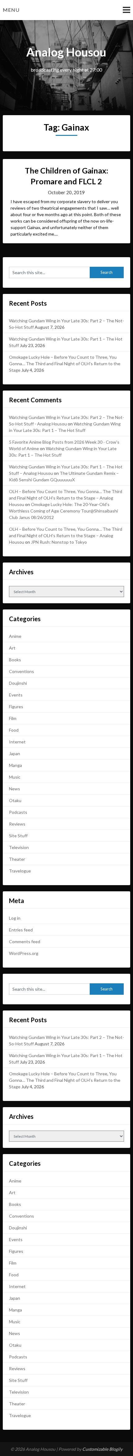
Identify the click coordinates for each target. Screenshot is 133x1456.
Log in (14, 918)
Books (15, 659)
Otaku (15, 800)
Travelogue (20, 870)
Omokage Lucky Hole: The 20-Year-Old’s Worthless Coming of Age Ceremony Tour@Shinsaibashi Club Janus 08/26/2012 (63, 511)
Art (12, 648)
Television (19, 847)
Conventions (21, 671)
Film (12, 718)
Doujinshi (18, 683)
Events (16, 694)
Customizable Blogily (102, 1449)
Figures (16, 706)
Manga (15, 765)
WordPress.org (23, 953)
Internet (17, 741)
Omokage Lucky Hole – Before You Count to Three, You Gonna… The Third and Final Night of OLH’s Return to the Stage (64, 363)
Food (14, 730)
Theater (17, 859)
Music (14, 777)
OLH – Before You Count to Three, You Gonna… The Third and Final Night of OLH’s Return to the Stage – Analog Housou (65, 498)
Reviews (17, 823)
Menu (11, 10)
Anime (15, 636)
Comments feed (24, 941)
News (14, 788)
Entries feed (21, 929)
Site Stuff (18, 835)
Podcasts (18, 812)
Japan (14, 753)
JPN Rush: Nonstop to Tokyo (59, 542)
